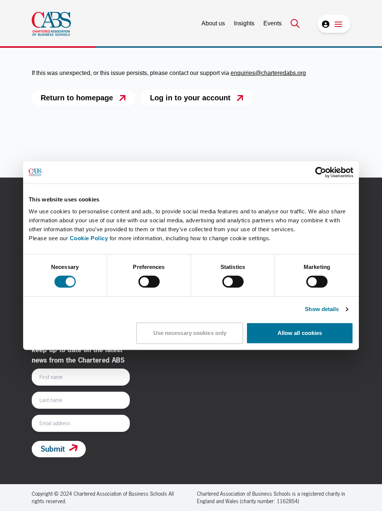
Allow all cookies (300, 333)
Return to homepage (77, 98)
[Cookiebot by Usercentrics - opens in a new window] (320, 172)
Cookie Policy (89, 238)
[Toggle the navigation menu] (338, 24)
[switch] (149, 282)
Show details (322, 309)
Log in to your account (190, 98)
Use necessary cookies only (190, 333)
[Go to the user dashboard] (324, 24)
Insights (244, 23)
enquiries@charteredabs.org (268, 73)
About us (213, 23)
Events (272, 23)
